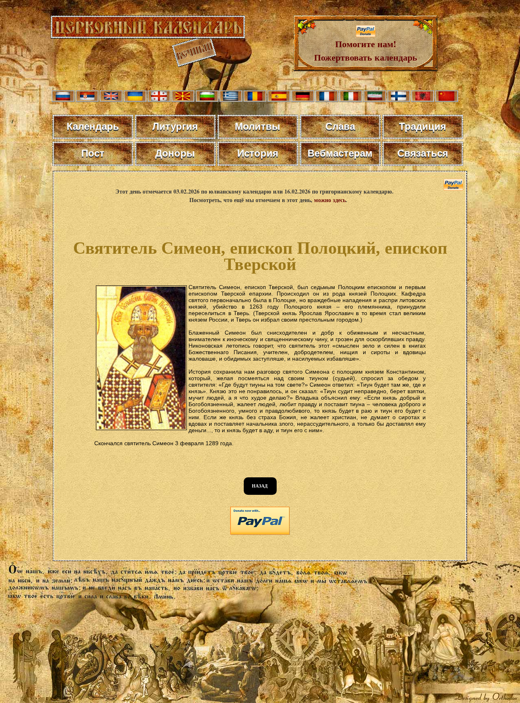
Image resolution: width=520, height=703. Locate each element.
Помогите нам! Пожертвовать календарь (365, 50)
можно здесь (330, 200)
